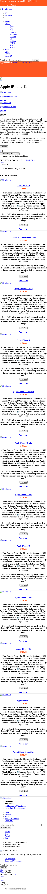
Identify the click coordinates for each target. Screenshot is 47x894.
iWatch (7, 836)
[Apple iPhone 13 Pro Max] (23, 746)
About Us (8, 814)
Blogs (7, 52)
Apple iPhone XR (23, 649)
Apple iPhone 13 (23, 546)
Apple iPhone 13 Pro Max (23, 752)
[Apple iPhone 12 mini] (23, 437)
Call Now (4, 147)
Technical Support (12, 819)
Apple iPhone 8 (23, 186)
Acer (11, 28)
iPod (6, 838)
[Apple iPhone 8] (23, 180)
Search (35, 60)
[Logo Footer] (5, 798)
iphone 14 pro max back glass (23, 237)
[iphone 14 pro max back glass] (23, 231)
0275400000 (32, 1)
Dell (11, 30)
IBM (11, 45)
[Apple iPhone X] (23, 334)
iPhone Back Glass (24, 63)
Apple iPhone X (23, 340)
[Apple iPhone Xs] (23, 695)
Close (2, 162)
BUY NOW (15, 154)
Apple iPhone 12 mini (23, 443)
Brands (7, 24)
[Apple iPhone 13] (23, 540)
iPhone (7, 832)
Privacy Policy (10, 859)
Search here (4, 60)
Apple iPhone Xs (23, 700)
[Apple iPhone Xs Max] (23, 283)
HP (11, 39)
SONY (12, 47)
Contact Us (9, 56)
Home (7, 22)
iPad (6, 834)
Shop (7, 49)
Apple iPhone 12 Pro (23, 598)
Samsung (13, 34)
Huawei (13, 37)
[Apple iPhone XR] (23, 643)
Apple (12, 26)
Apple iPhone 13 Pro (23, 495)
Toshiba (13, 41)
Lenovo (13, 32)
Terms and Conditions (13, 861)
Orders (7, 54)
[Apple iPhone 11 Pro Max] (23, 386)
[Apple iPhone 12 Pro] (23, 592)
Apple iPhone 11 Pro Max (23, 392)
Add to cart (5, 154)
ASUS (12, 43)
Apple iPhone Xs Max (24, 289)
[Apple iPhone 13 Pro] (23, 489)
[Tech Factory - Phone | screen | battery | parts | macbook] (6, 9)
